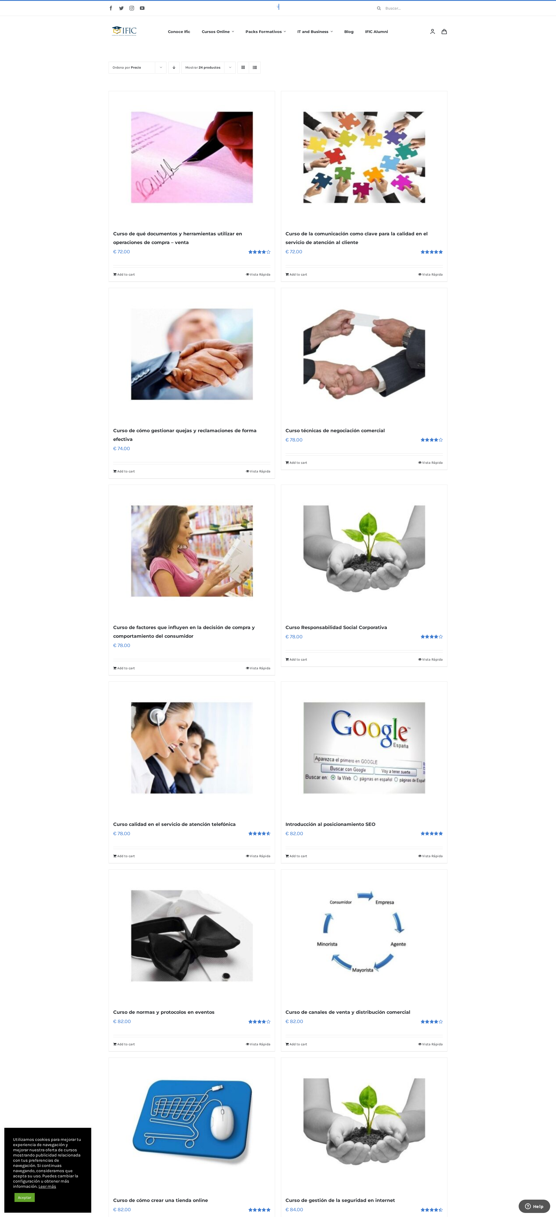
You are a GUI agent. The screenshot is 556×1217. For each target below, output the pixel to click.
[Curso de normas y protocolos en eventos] (192, 936)
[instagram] (131, 8)
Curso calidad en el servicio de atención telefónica (174, 824)
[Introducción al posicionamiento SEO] (364, 748)
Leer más (47, 1186)
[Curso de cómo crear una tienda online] (192, 1124)
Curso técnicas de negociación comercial (335, 430)
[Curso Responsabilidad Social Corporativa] (364, 551)
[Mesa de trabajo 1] (124, 22)
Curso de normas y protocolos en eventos (164, 1012)
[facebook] (111, 8)
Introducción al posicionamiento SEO (331, 824)
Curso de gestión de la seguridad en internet (340, 1200)
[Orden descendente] (174, 68)
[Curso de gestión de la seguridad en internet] (364, 1124)
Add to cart (126, 274)
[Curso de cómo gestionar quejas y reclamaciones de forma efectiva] (192, 354)
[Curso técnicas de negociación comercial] (364, 354)
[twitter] (121, 8)
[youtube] (142, 8)
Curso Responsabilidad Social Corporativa (336, 627)
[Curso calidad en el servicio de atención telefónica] (192, 748)
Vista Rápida (260, 274)
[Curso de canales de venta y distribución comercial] (364, 936)
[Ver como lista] (254, 67)
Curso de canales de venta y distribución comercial (348, 1012)
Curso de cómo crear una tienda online (160, 1200)
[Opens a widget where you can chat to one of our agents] (534, 1207)
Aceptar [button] (24, 1197)
